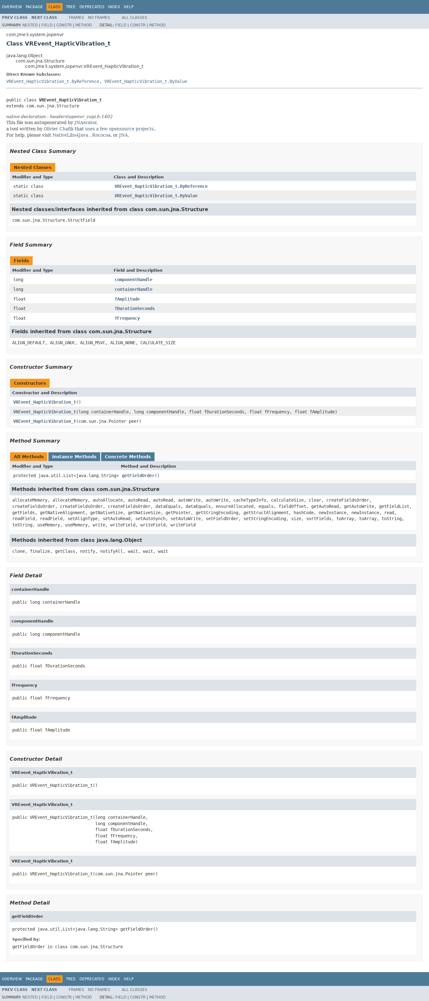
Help (128, 7)
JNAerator (85, 122)
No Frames (99, 17)
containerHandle (133, 289)
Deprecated (91, 7)
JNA (123, 135)
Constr (64, 25)
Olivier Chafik (58, 128)
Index (114, 7)
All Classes (134, 17)
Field (46, 25)
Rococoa (101, 135)
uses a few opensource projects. (120, 128)
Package (34, 7)
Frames (76, 17)
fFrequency (127, 318)
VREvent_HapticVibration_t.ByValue (145, 81)
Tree (71, 7)
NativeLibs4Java (70, 135)
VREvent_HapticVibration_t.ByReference (52, 81)
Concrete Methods (128, 456)
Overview (12, 7)
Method (83, 25)
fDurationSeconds (135, 308)
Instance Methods (74, 456)
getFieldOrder (138, 475)
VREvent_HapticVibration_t (44, 402)
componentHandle (133, 279)
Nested (30, 25)
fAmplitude (127, 299)
